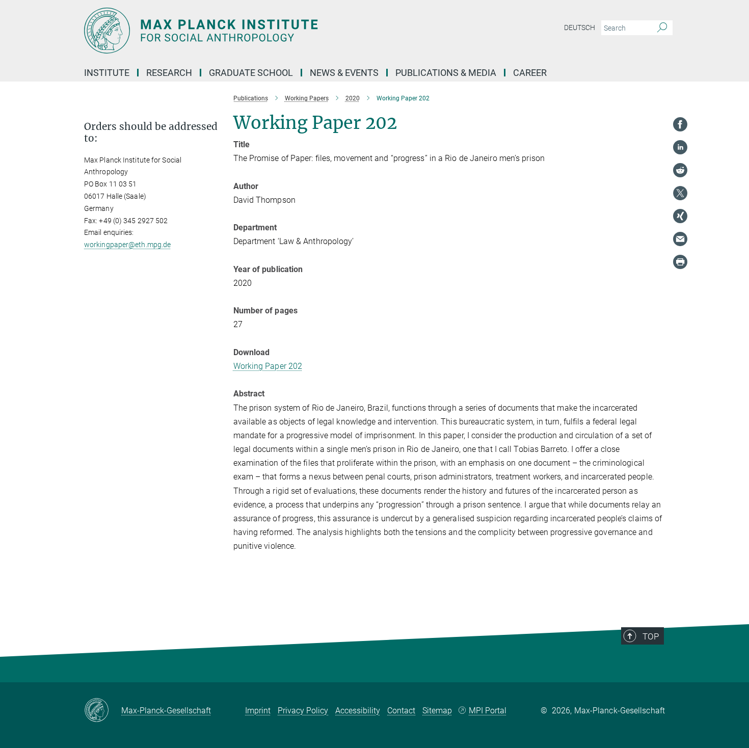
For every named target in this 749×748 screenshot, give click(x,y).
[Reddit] (680, 170)
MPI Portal (487, 710)
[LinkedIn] (680, 147)
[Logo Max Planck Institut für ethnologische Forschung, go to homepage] (275, 31)
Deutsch (579, 27)
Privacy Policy (303, 710)
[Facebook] (680, 124)
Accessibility (357, 710)
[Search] (662, 28)
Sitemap (437, 710)
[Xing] (680, 216)
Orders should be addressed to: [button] (151, 132)
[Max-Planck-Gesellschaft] (102, 711)
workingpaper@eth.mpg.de (127, 245)
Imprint (258, 710)
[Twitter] (680, 193)
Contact (401, 710)
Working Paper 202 (268, 366)
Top (651, 636)
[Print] (680, 262)
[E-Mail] (680, 239)
